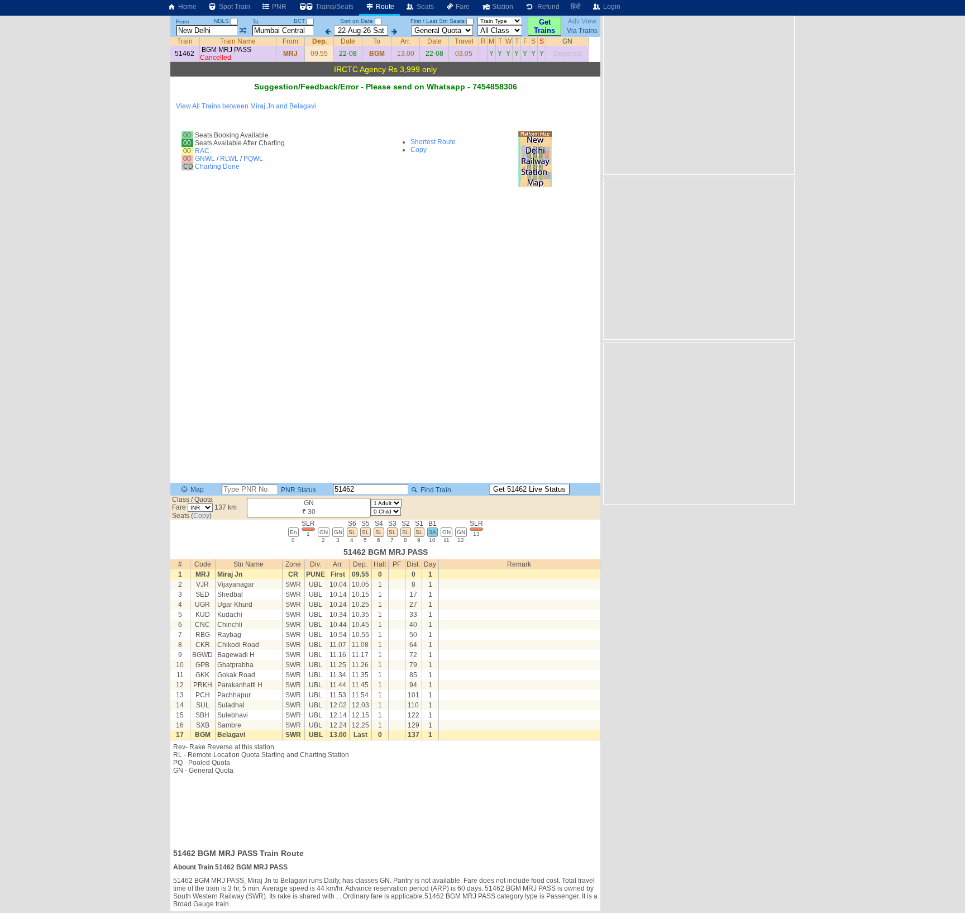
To (255, 21)
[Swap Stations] (242, 31)
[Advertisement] (385, 808)
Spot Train (233, 7)
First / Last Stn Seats (437, 21)
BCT (300, 21)
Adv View (582, 21)
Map (196, 489)
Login (610, 7)
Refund (547, 7)
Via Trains (582, 31)
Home (186, 7)
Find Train (435, 490)
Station (501, 7)
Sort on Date (356, 21)
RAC (202, 151)
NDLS (222, 21)
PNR (278, 7)
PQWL (253, 159)
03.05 (463, 54)
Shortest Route (433, 142)
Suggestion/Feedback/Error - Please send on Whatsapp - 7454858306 (385, 86)
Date (348, 41)
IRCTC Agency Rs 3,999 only (385, 69)
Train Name (238, 41)
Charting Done (217, 166)
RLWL (229, 159)
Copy (418, 150)
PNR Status (297, 490)
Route (384, 7)
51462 (184, 54)
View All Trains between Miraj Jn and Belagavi (246, 106)
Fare (462, 7)
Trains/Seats (333, 7)
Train (185, 41)
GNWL (205, 159)
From (182, 21)
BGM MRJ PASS (226, 50)
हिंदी (576, 7)
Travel (464, 41)
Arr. (405, 41)
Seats (424, 7)
